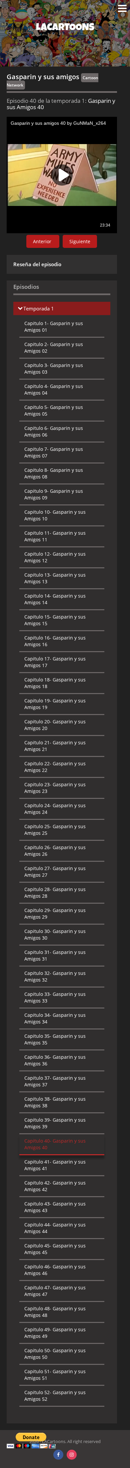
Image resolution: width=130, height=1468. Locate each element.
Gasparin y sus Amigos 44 (55, 1227)
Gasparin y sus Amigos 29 (55, 913)
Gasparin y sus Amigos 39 (55, 1123)
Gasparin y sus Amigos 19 (55, 703)
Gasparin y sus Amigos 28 (55, 892)
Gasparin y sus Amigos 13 (55, 578)
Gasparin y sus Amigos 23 (55, 787)
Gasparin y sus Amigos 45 (55, 1248)
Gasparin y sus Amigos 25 (55, 829)
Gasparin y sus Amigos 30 (55, 934)
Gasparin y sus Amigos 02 (53, 347)
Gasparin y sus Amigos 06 (53, 431)
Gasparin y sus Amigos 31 (55, 955)
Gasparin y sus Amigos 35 (55, 1039)
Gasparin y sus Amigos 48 (55, 1311)
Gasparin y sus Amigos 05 (53, 410)
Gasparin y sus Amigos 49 (55, 1332)
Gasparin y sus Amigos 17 (55, 661)
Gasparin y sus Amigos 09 (53, 494)
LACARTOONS (65, 28)
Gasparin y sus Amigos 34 (55, 1018)
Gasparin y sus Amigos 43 (55, 1206)
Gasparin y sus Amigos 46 (55, 1269)
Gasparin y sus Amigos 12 (55, 557)
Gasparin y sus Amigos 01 (53, 326)
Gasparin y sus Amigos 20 (55, 724)
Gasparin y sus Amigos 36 (55, 1060)
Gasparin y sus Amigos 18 (55, 682)
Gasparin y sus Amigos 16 (55, 641)
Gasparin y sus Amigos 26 (55, 850)
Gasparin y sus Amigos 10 (55, 515)
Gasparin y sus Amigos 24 (55, 808)
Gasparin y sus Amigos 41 (55, 1165)
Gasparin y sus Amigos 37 (55, 1081)
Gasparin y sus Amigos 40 (55, 1144)
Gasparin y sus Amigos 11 (55, 536)
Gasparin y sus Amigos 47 (55, 1290)
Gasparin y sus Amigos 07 (53, 452)
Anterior (43, 241)
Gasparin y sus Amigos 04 (53, 389)
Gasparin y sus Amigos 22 (55, 766)
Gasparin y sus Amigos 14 (55, 599)
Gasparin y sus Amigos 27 (55, 871)
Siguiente (79, 241)
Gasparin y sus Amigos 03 (53, 368)
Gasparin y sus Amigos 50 (55, 1353)
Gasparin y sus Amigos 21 (55, 745)
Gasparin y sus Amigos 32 (55, 976)
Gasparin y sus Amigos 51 (55, 1374)
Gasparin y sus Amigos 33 (55, 997)
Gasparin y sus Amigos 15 (55, 620)
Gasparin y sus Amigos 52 (55, 1395)
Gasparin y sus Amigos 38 (55, 1102)
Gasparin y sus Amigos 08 (53, 473)
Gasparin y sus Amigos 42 (55, 1186)
